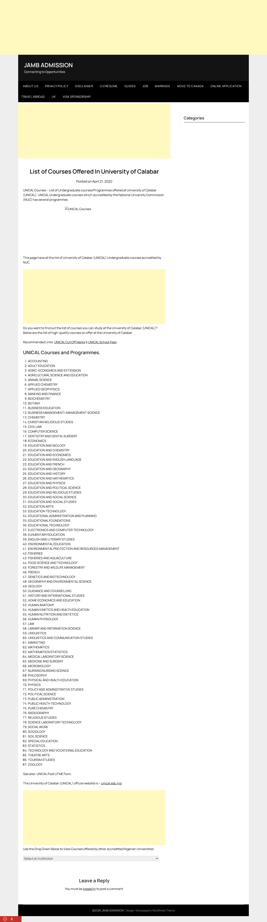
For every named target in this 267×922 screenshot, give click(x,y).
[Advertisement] (133, 27)
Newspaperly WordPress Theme (155, 910)
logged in (89, 889)
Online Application (226, 86)
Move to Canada (190, 86)
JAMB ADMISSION (48, 65)
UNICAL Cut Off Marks (69, 342)
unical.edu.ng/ (111, 783)
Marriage (162, 86)
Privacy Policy (56, 86)
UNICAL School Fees (102, 342)
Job (145, 86)
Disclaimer (84, 86)
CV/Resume (109, 86)
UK (54, 97)
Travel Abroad (33, 97)
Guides (130, 86)
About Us (30, 86)
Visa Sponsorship (77, 97)
